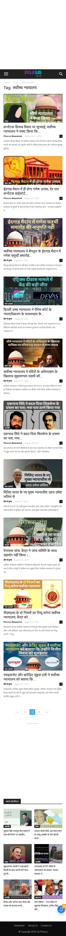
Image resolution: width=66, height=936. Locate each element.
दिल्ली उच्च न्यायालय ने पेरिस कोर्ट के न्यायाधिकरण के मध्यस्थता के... (28, 312)
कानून (6, 121)
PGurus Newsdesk (13, 136)
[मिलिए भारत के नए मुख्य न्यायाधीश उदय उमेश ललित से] (33, 473)
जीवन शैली (8, 183)
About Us (32, 925)
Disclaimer (19, 925)
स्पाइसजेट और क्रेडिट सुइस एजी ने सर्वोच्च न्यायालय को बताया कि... (31, 677)
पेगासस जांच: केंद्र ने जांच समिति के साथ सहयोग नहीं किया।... (30, 553)
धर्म (6, 245)
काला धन (38, 897)
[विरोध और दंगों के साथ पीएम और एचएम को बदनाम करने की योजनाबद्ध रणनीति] (18, 889)
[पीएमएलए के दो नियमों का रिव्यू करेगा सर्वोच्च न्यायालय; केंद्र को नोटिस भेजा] (33, 594)
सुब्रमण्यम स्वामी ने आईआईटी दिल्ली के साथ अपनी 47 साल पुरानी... (16, 870)
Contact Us (46, 925)
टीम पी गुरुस (8, 260)
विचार (37, 826)
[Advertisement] (33, 35)
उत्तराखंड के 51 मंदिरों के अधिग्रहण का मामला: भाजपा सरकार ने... (46, 870)
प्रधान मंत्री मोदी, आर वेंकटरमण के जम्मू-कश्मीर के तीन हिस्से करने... (48, 835)
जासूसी (7, 545)
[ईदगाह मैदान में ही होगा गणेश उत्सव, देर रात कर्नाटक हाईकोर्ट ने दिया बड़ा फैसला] (33, 170)
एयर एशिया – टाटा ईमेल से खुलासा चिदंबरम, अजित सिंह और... (46, 906)
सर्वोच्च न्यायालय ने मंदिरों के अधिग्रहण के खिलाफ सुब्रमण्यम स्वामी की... (31, 374)
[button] (61, 74)
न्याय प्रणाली (9, 303)
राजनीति (7, 428)
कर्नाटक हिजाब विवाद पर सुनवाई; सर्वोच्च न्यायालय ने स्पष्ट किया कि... (30, 129)
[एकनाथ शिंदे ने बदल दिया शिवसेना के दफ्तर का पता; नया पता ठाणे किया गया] (33, 415)
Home (7, 82)
